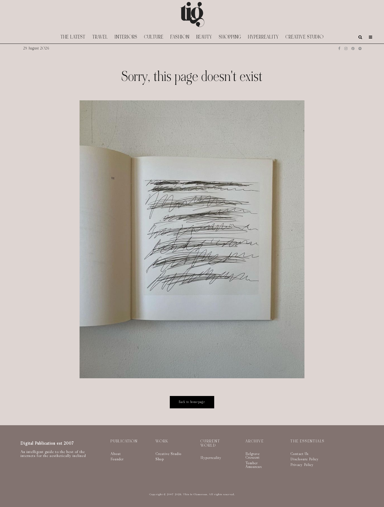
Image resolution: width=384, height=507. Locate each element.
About (115, 453)
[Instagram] (345, 48)
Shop (159, 459)
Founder (117, 459)
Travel (100, 37)
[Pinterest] (352, 48)
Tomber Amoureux (253, 465)
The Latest (72, 37)
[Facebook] (339, 48)
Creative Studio (305, 37)
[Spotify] (359, 48)
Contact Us (299, 453)
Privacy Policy (302, 464)
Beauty (204, 37)
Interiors (126, 37)
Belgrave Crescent (252, 455)
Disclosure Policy (304, 459)
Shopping (230, 37)
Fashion (179, 37)
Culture (154, 37)
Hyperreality (263, 37)
